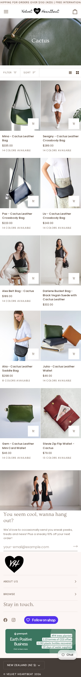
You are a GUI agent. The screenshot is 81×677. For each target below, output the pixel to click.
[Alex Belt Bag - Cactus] (20, 260)
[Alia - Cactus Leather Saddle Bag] (20, 336)
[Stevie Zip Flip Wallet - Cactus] (61, 413)
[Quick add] (73, 278)
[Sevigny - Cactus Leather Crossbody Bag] (61, 105)
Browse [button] (9, 594)
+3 (37, 380)
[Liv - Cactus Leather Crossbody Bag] (61, 183)
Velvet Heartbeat (19, 674)
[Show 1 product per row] (70, 72)
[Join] (74, 546)
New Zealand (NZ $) (21, 665)
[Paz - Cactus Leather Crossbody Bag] (20, 183)
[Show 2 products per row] (77, 72)
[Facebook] (5, 620)
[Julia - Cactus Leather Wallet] (61, 336)
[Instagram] (14, 620)
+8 (78, 458)
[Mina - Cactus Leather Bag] (20, 105)
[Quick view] (33, 123)
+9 (37, 151)
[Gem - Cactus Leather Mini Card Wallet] (20, 413)
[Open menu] (9, 11)
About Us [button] (10, 581)
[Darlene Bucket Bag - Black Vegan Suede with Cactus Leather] (61, 260)
